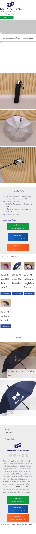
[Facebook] (10, 455)
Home (5, 23)
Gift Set (27, 23)
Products (15, 23)
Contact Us (18, 28)
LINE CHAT (6, 17)
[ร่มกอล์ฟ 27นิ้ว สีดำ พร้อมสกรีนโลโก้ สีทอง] (18, 360)
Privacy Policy (10, 439)
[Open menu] (1, 32)
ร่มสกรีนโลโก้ (12, 220)
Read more (6, 293)
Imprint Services (11, 436)
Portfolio (6, 28)
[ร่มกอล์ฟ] (18, 398)
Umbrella (6, 220)
